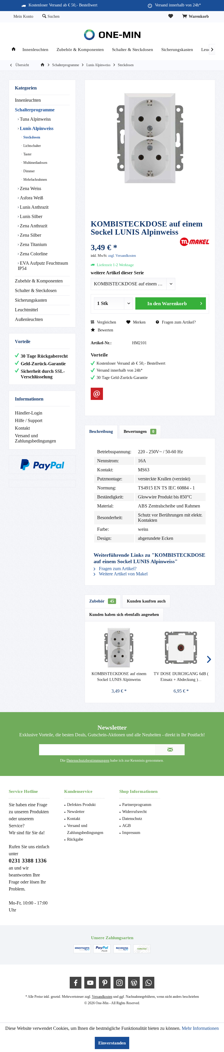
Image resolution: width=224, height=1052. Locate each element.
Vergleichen (106, 322)
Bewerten (105, 330)
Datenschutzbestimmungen (87, 760)
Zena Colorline (33, 253)
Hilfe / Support (28, 420)
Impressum (131, 832)
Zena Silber (30, 235)
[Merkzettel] (170, 16)
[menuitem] (196, 16)
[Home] (13, 50)
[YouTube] (90, 982)
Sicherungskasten (31, 300)
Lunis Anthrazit (33, 207)
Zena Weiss (30, 188)
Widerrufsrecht (134, 811)
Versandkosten (102, 997)
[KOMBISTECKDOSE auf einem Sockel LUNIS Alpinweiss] (119, 647)
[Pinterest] (105, 982)
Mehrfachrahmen (34, 180)
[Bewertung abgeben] (134, 240)
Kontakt (22, 428)
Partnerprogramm (136, 804)
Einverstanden (112, 1043)
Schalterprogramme (35, 109)
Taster (27, 154)
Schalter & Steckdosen (36, 290)
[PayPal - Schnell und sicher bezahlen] (42, 464)
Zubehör (101, 601)
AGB (126, 825)
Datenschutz (132, 818)
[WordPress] (134, 982)
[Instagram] (119, 982)
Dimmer (28, 171)
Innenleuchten (28, 100)
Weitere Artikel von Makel (123, 573)
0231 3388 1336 (28, 861)
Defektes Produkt (81, 804)
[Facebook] (75, 982)
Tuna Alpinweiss (35, 119)
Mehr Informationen (200, 1028)
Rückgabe (75, 839)
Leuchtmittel (26, 309)
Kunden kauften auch (146, 601)
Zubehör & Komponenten (39, 280)
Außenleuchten (29, 319)
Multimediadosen (34, 163)
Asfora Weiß (31, 197)
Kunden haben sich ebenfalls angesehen (124, 614)
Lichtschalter (31, 146)
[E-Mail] (97, 394)
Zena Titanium (33, 244)
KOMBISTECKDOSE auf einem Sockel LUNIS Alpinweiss (119, 677)
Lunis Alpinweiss (36, 128)
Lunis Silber (30, 216)
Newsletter (76, 811)
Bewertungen (139, 431)
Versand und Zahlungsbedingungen (35, 438)
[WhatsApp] (148, 982)
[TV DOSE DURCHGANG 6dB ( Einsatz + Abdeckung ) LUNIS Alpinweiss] (181, 647)
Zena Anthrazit (33, 225)
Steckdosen (31, 137)
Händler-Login (28, 412)
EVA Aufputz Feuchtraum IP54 (43, 266)
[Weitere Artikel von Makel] (194, 242)
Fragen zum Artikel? (178, 322)
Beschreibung (101, 431)
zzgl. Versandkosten (122, 256)
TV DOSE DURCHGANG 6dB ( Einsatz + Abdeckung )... (181, 677)
